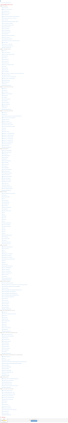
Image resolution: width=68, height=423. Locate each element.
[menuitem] (0, 1)
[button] (0, 0)
